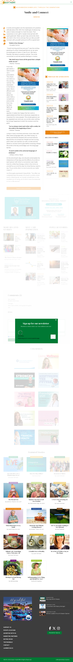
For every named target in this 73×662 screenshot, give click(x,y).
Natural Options (36, 482)
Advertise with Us (9, 633)
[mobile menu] (71, 2)
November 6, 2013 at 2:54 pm (13, 300)
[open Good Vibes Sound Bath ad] (17, 620)
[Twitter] (54, 628)
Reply (11, 312)
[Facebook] (50, 628)
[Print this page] (5, 41)
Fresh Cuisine (13, 534)
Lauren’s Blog (8, 648)
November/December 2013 (26, 7)
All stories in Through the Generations (57, 132)
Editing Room (8, 639)
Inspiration (36, 16)
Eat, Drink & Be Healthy (36, 534)
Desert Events (13, 457)
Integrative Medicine (36, 457)
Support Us (7, 627)
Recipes (13, 560)
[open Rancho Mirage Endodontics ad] (36, 208)
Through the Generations (49, 7)
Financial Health (36, 508)
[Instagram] (58, 628)
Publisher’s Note (59, 457)
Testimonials (8, 642)
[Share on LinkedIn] (5, 34)
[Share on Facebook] (5, 28)
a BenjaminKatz (62, 659)
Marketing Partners (10, 636)
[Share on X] (5, 31)
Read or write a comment (23, 188)
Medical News (13, 482)
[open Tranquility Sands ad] (28, 88)
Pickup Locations (9, 630)
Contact (6, 645)
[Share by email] (5, 37)
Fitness (59, 508)
